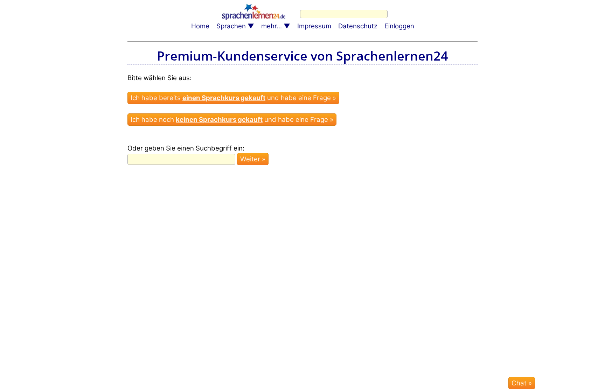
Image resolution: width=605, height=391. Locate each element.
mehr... (271, 26)
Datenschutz (357, 26)
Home (200, 26)
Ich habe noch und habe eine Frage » (232, 120)
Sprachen (231, 26)
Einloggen (399, 26)
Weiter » (252, 159)
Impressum (314, 26)
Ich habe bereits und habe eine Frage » (233, 98)
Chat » (522, 383)
